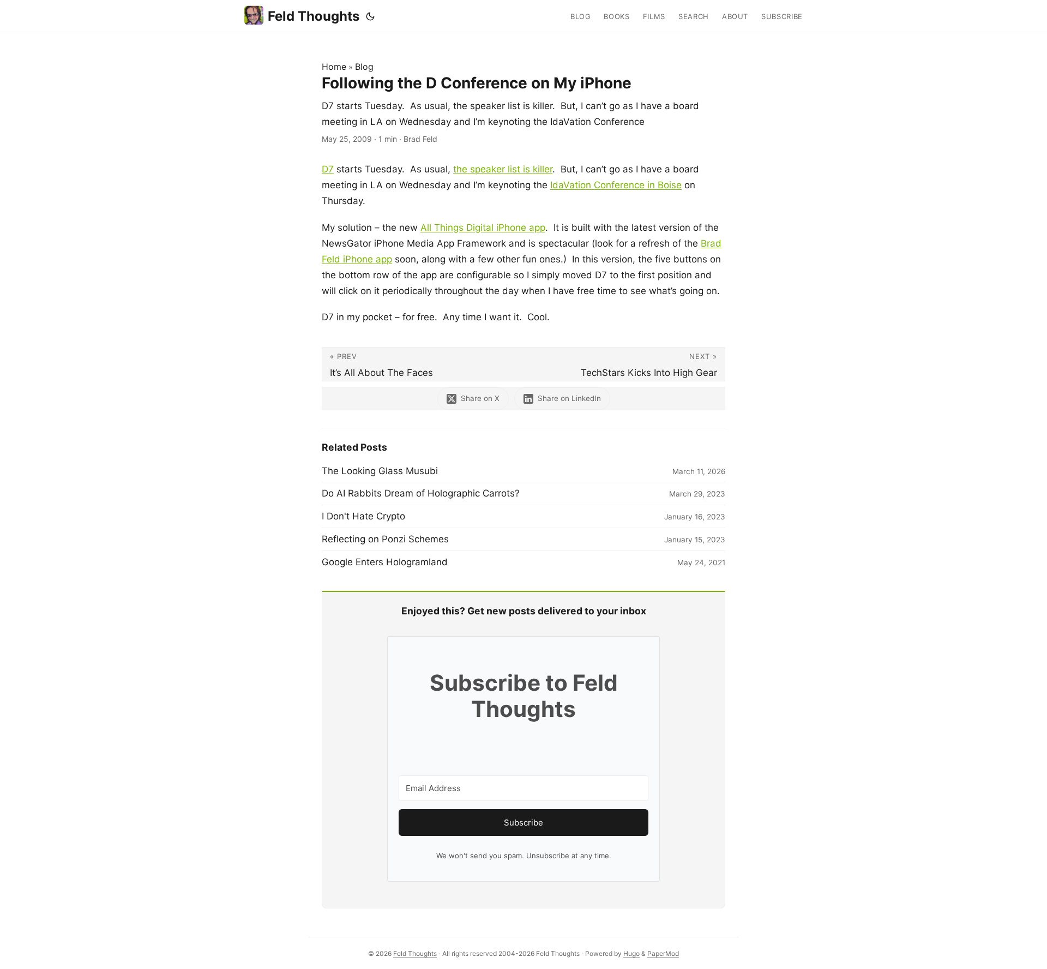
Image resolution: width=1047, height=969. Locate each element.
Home (334, 66)
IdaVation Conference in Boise (616, 185)
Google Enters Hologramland (385, 562)
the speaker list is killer (502, 169)
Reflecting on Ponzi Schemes (385, 539)
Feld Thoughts (313, 16)
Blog (364, 66)
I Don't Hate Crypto (363, 516)
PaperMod (663, 953)
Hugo (631, 953)
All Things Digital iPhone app (482, 227)
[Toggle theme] (370, 16)
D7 (328, 169)
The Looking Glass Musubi (380, 470)
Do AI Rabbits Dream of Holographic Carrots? (421, 493)
